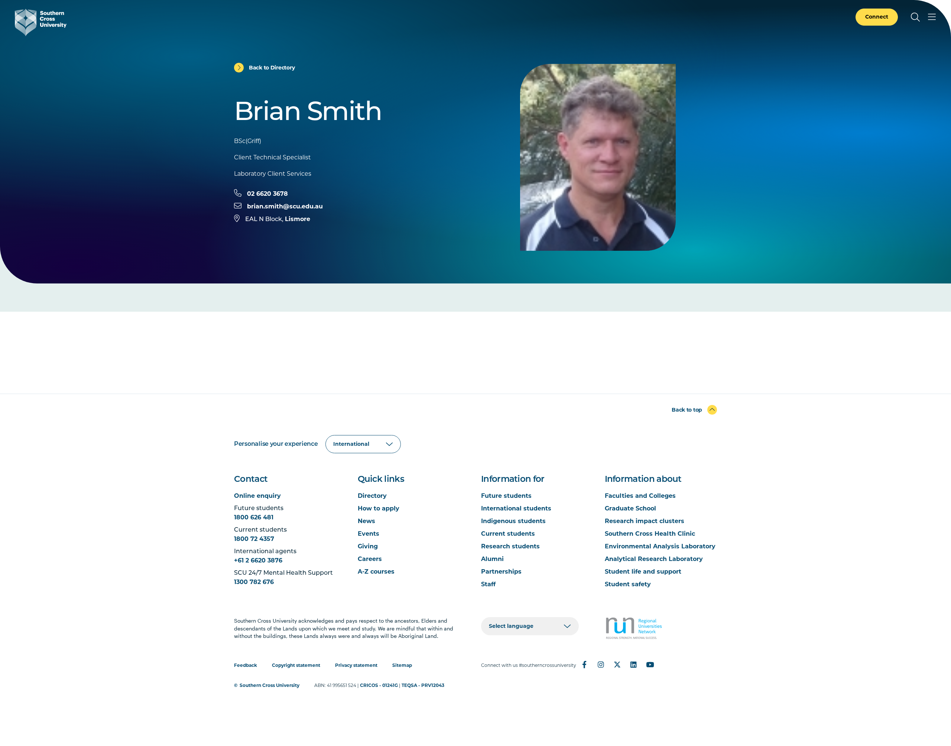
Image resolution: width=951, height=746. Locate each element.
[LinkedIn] (633, 664)
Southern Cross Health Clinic (650, 533)
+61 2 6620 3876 (258, 560)
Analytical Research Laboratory (654, 558)
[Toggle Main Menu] (932, 17)
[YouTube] (650, 664)
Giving (368, 546)
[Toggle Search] (915, 17)
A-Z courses (376, 571)
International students (516, 508)
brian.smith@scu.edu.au (285, 206)
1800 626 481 (253, 517)
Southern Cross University (269, 685)
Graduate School (630, 508)
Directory (372, 495)
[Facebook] (584, 664)
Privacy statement (356, 665)
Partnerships (501, 571)
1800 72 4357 (254, 538)
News (366, 521)
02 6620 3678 (267, 193)
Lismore (297, 219)
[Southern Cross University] (40, 22)
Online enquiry (257, 495)
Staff (488, 584)
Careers (370, 558)
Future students (506, 495)
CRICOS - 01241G (379, 685)
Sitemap (402, 665)
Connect (876, 16)
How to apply (378, 508)
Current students (508, 533)
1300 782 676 (254, 582)
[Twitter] (617, 664)
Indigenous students (513, 521)
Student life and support (643, 571)
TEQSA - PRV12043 (423, 685)
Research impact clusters (644, 521)
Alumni (492, 558)
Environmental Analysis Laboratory (660, 546)
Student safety (628, 584)
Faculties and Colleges (640, 495)
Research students (510, 546)
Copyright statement (296, 665)
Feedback (245, 665)
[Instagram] (601, 664)
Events (368, 533)
